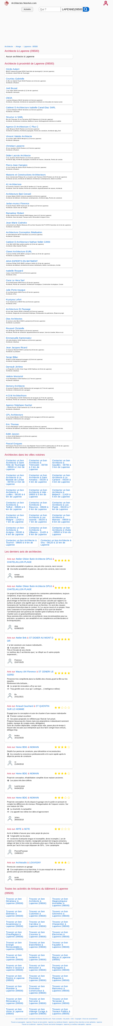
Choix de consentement (89, 1019)
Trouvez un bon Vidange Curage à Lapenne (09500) (38, 1011)
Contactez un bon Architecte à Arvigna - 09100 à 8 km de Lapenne (15, 531)
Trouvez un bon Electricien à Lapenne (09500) (61, 934)
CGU (72, 1019)
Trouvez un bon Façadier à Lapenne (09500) (61, 944)
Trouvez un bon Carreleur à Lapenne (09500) (37, 924)
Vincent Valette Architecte (19, 136)
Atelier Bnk (21, 638)
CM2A (9, 98)
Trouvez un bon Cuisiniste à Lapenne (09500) (37, 913)
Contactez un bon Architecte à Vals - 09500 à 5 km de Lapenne (38, 493)
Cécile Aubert (12, 69)
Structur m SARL (14, 117)
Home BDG (21, 747)
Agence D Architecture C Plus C (22, 127)
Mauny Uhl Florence (26, 671)
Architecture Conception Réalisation (24, 232)
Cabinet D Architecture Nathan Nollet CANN (28, 242)
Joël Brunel (11, 88)
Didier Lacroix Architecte (18, 155)
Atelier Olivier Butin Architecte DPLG (34, 559)
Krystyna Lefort (14, 299)
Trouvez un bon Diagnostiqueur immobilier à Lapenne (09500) (61, 902)
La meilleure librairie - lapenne (64, 1022)
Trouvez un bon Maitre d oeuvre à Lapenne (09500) (15, 967)
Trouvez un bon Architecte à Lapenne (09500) (37, 901)
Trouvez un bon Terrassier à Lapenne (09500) (61, 1001)
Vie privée (66, 1019)
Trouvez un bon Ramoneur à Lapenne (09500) (61, 988)
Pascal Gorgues (14, 443)
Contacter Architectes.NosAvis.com (40, 1019)
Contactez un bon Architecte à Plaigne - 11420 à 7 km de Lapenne (15, 518)
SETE (27, 829)
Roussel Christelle (15, 328)
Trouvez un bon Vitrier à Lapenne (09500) (14, 1011)
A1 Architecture (14, 184)
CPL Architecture (14, 415)
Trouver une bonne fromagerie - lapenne (56, 1024)
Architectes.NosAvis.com (24, 3)
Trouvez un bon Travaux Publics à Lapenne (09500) (61, 1011)
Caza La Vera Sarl (15, 280)
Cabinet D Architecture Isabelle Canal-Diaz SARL (31, 107)
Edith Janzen (12, 434)
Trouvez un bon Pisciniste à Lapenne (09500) (37, 978)
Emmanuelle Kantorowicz (18, 338)
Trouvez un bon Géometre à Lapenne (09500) (61, 913)
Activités (27, 9)
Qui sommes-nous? (22, 1019)
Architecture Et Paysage (18, 309)
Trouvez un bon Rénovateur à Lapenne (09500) (14, 1001)
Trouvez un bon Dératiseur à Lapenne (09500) (14, 901)
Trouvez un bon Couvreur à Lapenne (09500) (37, 934)
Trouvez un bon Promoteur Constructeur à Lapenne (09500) (37, 989)
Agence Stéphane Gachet (19, 405)
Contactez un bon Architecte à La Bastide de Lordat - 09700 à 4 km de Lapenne (15, 479)
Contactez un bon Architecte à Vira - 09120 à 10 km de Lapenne (56, 542)
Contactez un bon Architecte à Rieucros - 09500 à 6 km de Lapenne (38, 505)
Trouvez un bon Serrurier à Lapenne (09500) (37, 1001)
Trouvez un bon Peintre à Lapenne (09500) (15, 978)
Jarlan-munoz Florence (17, 203)
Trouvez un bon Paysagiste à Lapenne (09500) (61, 967)
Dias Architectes (14, 319)
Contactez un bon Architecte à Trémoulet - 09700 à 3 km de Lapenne (38, 465)
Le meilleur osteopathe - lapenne (80, 1024)
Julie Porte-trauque (15, 290)
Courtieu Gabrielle (15, 79)
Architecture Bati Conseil (18, 194)
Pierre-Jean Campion (16, 165)
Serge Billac (12, 357)
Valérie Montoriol (14, 376)
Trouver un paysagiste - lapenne (21, 1022)
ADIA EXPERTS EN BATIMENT (22, 261)
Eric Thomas (12, 424)
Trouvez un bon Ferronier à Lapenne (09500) (14, 957)
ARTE (19, 829)
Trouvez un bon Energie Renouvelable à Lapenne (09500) (14, 945)
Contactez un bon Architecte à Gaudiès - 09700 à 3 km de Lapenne (61, 463)
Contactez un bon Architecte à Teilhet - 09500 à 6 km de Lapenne (15, 505)
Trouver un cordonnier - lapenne (32, 1024)
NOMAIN (34, 747)
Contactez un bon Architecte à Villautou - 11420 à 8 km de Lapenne (38, 531)
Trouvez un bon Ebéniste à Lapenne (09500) (14, 913)
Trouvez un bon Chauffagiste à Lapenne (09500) (14, 934)
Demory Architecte (15, 386)
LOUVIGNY (35, 862)
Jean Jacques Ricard (16, 347)
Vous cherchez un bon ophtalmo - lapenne (88, 1022)
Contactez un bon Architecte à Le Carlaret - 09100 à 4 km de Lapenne (61, 478)
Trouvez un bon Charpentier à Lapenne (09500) (61, 924)
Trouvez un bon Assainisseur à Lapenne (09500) (14, 924)
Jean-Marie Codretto (16, 223)
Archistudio (21, 862)
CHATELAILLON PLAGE (19, 562)
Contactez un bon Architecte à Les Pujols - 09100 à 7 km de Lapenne (61, 505)
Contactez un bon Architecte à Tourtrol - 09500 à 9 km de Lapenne (21, 542)
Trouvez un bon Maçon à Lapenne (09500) (61, 957)
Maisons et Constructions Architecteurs (26, 175)
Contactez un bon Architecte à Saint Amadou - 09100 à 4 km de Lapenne (38, 478)
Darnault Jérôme (14, 367)
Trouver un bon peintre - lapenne (43, 1022)
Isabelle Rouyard (14, 271)
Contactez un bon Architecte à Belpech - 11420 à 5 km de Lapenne (61, 493)
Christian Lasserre (15, 146)
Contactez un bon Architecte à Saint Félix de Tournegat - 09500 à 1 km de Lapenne (15, 465)
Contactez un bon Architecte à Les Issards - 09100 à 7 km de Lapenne (38, 518)
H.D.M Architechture (16, 395)
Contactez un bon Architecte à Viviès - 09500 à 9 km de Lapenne (61, 531)
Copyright (78, 1019)
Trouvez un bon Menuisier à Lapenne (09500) (37, 967)
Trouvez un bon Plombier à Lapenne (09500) (14, 988)
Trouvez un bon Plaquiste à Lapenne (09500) (61, 978)
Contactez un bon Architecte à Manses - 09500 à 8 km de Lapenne (61, 518)
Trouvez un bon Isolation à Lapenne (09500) (37, 957)
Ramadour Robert (15, 213)
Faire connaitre (57, 1019)
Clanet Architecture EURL (19, 251)
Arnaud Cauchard (24, 706)
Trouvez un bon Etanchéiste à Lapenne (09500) (37, 944)
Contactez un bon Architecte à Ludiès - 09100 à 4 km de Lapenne (15, 493)
